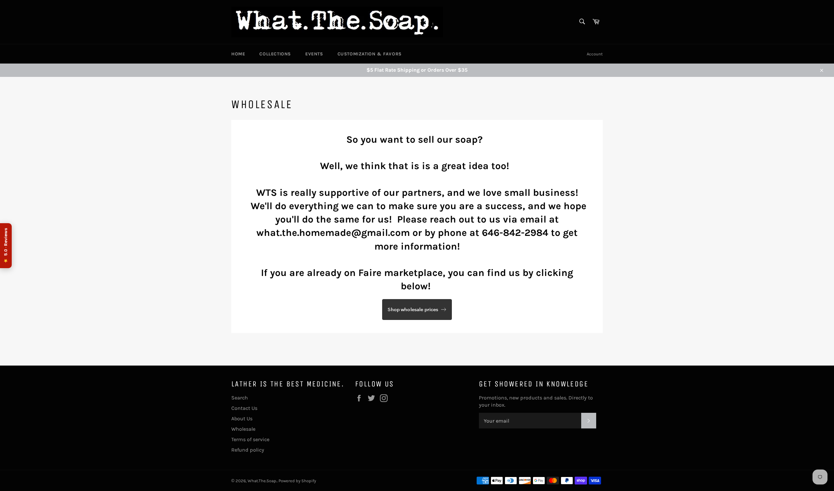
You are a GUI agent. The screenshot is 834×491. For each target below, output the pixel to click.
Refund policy (247, 450)
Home (238, 54)
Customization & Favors (370, 54)
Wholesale (243, 429)
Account (595, 53)
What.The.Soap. (262, 480)
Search (239, 398)
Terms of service (250, 439)
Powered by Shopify (297, 480)
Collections (275, 54)
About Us (241, 418)
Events (314, 54)
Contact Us (244, 408)
